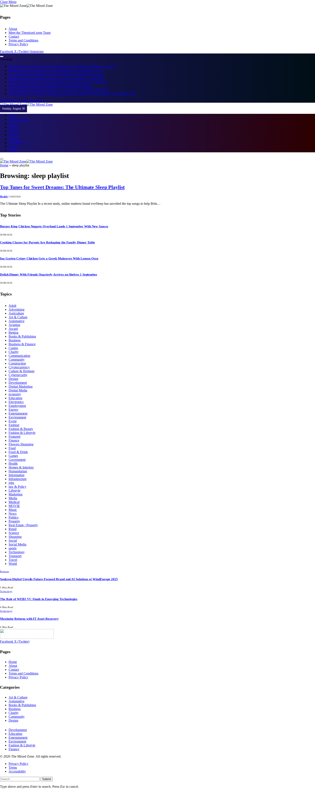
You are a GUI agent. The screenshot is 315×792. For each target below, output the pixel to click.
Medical (14, 502)
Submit (46, 779)
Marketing (15, 494)
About (13, 29)
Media (13, 498)
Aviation (14, 325)
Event (12, 421)
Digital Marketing (21, 386)
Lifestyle (14, 131)
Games (13, 456)
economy (15, 394)
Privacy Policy (18, 44)
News (12, 115)
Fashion (14, 425)
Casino (13, 348)
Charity (14, 352)
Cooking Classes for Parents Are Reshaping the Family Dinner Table (55, 70)
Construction (17, 363)
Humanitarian (18, 471)
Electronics (16, 402)
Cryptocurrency (19, 367)
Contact (14, 36)
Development (18, 382)
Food (12, 448)
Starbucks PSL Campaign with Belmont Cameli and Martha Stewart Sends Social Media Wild (72, 93)
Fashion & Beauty (21, 429)
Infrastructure (18, 479)
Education (15, 398)
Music (13, 510)
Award (13, 329)
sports (12, 548)
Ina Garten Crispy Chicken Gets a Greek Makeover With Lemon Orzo (56, 74)
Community (17, 359)
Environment (17, 417)
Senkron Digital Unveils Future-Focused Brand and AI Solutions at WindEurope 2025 (59, 579)
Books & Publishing (22, 336)
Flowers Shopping (21, 444)
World (13, 150)
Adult (12, 305)
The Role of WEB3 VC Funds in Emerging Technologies (38, 599)
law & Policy (17, 486)
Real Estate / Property (23, 525)
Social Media (17, 544)
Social (13, 540)
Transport (15, 556)
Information (16, 475)
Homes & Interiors (21, 467)
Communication (19, 355)
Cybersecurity (18, 375)
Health (13, 127)
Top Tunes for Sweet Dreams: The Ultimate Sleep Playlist (62, 187)
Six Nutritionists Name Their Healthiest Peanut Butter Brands (50, 86)
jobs (11, 483)
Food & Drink (18, 452)
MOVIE (14, 506)
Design (13, 379)
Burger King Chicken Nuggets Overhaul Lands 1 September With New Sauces (62, 66)
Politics (13, 135)
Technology (17, 142)
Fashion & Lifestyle (22, 433)
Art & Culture (18, 317)
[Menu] (1, 56)
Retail (12, 529)
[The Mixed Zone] (26, 104)
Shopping (15, 536)
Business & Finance (22, 344)
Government (17, 459)
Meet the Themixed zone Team (30, 32)
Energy (13, 409)
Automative (16, 321)
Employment (17, 406)
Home (4, 165)
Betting (13, 332)
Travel (13, 146)
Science (14, 533)
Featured (14, 436)
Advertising (16, 309)
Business (15, 340)
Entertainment (18, 119)
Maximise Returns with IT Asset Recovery (29, 618)
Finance (14, 123)
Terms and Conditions (23, 40)
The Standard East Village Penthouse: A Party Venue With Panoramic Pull (59, 89)
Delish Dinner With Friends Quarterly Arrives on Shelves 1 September (56, 78)
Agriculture (16, 313)
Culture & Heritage (21, 371)
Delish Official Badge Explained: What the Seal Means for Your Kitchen (58, 82)
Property (14, 139)
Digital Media (18, 390)
